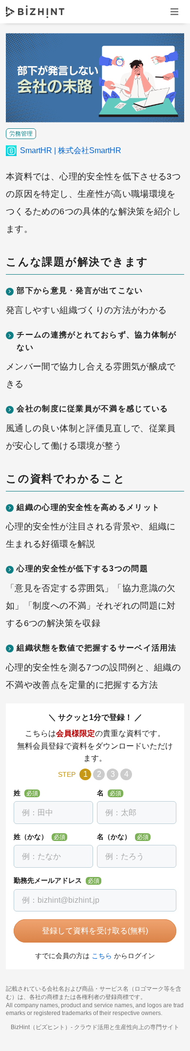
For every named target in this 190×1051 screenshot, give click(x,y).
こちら (102, 956)
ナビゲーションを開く (174, 11)
